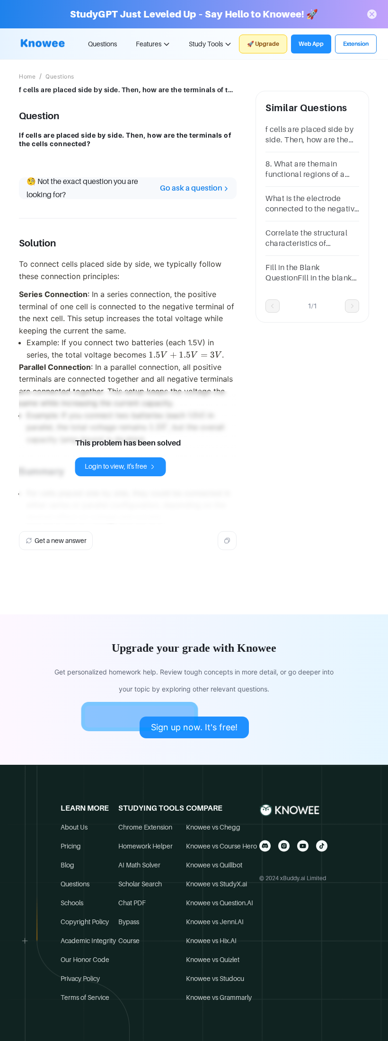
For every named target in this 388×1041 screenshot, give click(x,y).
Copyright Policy (85, 922)
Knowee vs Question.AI (219, 903)
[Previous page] (272, 306)
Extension (356, 44)
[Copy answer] (227, 540)
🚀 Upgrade (263, 44)
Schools (72, 903)
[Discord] (265, 846)
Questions (102, 44)
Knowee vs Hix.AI (211, 941)
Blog (67, 865)
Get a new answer (61, 540)
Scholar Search (140, 884)
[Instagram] (284, 846)
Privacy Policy (80, 978)
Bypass (128, 922)
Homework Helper (145, 846)
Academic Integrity (88, 941)
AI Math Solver (139, 865)
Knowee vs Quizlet (212, 959)
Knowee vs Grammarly (219, 997)
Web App (311, 44)
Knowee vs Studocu (215, 978)
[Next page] (352, 306)
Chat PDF (132, 903)
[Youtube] (303, 846)
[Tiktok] (321, 846)
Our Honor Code (85, 959)
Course (129, 941)
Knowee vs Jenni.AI (215, 922)
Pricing (71, 846)
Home (27, 76)
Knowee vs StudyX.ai (216, 884)
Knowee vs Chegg (213, 827)
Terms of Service (85, 997)
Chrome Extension (145, 827)
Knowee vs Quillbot (214, 865)
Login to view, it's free (116, 466)
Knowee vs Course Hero (221, 846)
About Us (74, 827)
